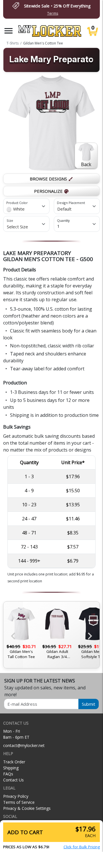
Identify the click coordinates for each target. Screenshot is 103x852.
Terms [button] (52, 13)
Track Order (14, 762)
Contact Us (13, 780)
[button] (8, 31)
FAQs (8, 774)
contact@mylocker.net (24, 745)
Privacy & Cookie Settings (27, 808)
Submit (88, 704)
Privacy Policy (15, 796)
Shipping (11, 768)
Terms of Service (19, 802)
